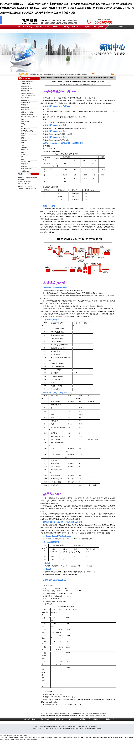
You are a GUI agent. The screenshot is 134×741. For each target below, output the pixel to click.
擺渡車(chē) (23, 138)
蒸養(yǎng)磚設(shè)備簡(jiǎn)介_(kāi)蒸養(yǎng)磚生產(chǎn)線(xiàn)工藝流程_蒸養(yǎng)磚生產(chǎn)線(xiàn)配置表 (75, 715)
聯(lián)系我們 (98, 27)
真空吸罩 (23, 135)
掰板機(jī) (23, 152)
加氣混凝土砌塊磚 (25, 171)
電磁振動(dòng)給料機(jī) (27, 131)
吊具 (22, 126)
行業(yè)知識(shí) (59, 77)
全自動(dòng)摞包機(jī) (26, 168)
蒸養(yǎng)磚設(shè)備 (60, 74)
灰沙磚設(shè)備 (25, 91)
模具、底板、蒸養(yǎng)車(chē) (29, 116)
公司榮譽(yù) (66, 27)
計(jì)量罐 (23, 154)
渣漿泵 (22, 159)
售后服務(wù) (96, 719)
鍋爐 (22, 157)
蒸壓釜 (22, 142)
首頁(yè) (43, 77)
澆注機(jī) (23, 119)
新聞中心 (55, 27)
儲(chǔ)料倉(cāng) (25, 128)
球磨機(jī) (23, 133)
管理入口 (75, 726)
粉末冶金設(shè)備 (25, 102)
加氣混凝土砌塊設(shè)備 (35, 74)
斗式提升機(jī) (24, 140)
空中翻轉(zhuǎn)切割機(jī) (27, 114)
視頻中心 (88, 27)
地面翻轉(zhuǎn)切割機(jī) (27, 112)
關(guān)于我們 (34, 27)
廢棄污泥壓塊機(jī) (25, 109)
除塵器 (22, 145)
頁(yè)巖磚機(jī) (25, 100)
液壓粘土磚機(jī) (25, 98)
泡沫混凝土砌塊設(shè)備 (27, 93)
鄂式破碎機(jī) (24, 147)
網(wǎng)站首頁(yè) (30, 719)
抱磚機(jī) (23, 124)
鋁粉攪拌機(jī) (24, 164)
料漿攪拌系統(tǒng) (26, 150)
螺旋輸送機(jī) (24, 166)
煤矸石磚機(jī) (24, 105)
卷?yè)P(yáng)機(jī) (25, 161)
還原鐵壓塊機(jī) (25, 107)
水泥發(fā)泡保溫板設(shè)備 (28, 95)
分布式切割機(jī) (25, 121)
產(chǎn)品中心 (44, 27)
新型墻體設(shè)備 (71, 74)
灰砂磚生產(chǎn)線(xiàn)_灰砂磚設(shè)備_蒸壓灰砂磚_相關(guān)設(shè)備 (89, 77)
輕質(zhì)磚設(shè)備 (48, 74)
